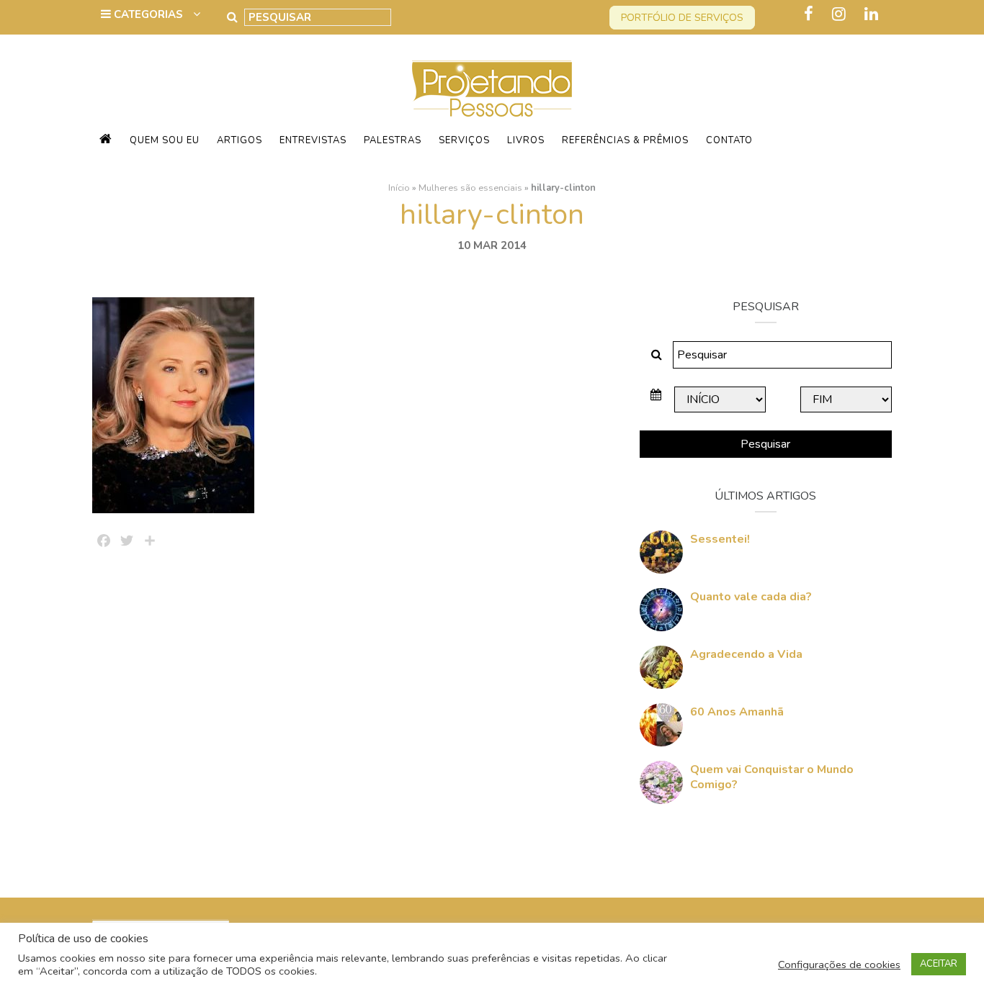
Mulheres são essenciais (470, 187)
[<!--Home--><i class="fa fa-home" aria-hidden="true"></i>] (106, 140)
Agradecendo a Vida (746, 654)
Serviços (464, 140)
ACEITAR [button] (938, 963)
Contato (729, 140)
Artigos (239, 140)
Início (399, 187)
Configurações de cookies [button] (839, 964)
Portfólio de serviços (682, 17)
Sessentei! (720, 539)
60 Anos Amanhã (737, 712)
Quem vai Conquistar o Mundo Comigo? (772, 777)
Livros (526, 140)
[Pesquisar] (232, 17)
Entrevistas (312, 140)
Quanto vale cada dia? (751, 597)
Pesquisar (765, 444)
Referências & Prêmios (625, 140)
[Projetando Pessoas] (492, 88)
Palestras (392, 140)
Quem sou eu (165, 140)
